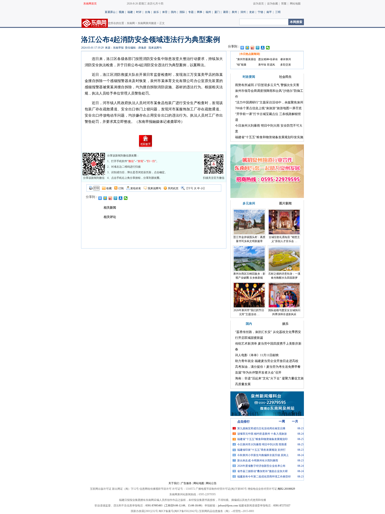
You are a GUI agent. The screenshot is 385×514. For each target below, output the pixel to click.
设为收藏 (272, 3)
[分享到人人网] (263, 47)
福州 (208, 12)
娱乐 (156, 12)
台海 (147, 12)
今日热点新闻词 (249, 54)
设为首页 (258, 3)
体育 (165, 12)
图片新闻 (285, 203)
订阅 (121, 188)
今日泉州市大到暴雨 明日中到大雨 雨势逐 (262, 444)
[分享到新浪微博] (252, 47)
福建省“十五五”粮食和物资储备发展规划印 (262, 439)
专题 (191, 12)
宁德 (260, 12)
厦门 (217, 12)
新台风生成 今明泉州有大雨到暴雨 (257, 460)
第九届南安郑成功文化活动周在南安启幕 (261, 428)
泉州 (234, 12)
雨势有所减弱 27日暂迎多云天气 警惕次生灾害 (267, 85)
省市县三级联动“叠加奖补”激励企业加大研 (262, 471)
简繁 (284, 3)
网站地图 (295, 3)
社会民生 (285, 76)
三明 (278, 12)
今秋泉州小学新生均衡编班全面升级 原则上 (263, 455)
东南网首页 (90, 3)
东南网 (131, 23)
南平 (269, 12)
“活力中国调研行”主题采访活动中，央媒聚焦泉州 (269, 102)
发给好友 (135, 188)
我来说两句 (155, 47)
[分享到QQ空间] (247, 47)
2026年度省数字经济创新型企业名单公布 (261, 465)
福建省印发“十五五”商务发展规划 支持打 (261, 449)
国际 (182, 12)
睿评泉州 (285, 59)
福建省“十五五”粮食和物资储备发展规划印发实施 (269, 137)
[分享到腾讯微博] (258, 47)
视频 (121, 12)
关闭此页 (173, 188)
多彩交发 (285, 64)
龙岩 (251, 12)
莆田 (225, 12)
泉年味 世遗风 (266, 64)
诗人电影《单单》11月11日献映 (257, 355)
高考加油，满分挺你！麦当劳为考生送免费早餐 (268, 366)
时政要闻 (249, 76)
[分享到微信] (268, 47)
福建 (130, 12)
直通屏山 (110, 12)
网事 (199, 12)
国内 (173, 12)
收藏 (109, 188)
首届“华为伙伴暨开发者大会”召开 (258, 372)
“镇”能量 (241, 64)
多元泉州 (249, 203)
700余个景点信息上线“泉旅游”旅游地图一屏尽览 (268, 108)
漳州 (243, 12)
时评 (138, 12)
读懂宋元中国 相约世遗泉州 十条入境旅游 (262, 433)
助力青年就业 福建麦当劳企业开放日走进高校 (266, 361)
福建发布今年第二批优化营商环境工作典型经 (264, 476)
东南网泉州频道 (147, 23)
